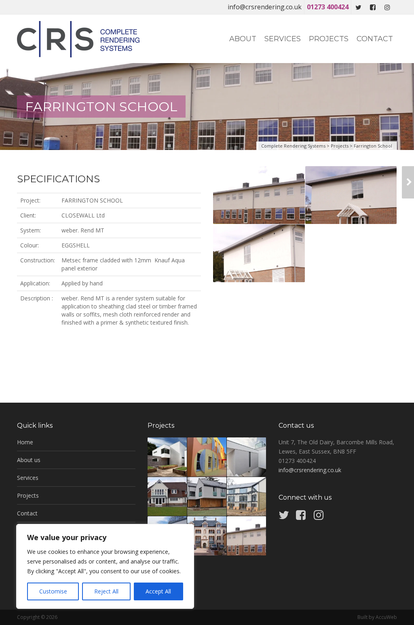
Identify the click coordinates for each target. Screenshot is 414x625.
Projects (329, 38)
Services (282, 38)
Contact (375, 38)
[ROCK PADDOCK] (408, 182)
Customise (53, 591)
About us (28, 460)
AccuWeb (386, 617)
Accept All (158, 591)
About (242, 38)
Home (25, 442)
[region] (105, 566)
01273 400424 (328, 6)
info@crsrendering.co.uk (265, 6)
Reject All (106, 591)
